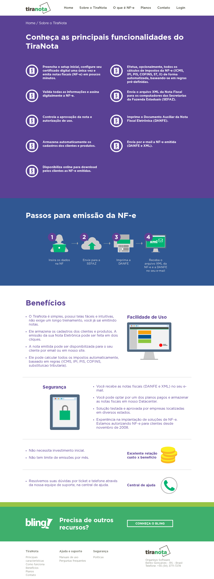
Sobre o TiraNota (93, 7)
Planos (146, 7)
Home (68, 7)
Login (180, 7)
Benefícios (32, 568)
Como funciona (35, 564)
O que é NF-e (123, 7)
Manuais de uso (68, 557)
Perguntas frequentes (72, 561)
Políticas (98, 557)
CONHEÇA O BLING (150, 523)
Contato (163, 7)
